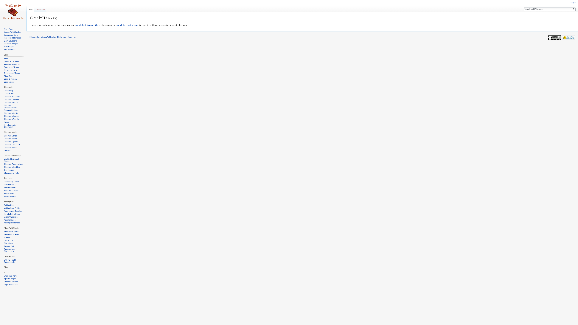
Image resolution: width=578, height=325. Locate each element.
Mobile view (72, 37)
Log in (573, 3)
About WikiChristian (12, 232)
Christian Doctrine (11, 99)
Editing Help (9, 205)
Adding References (12, 223)
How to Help (9, 185)
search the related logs (127, 25)
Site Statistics (9, 50)
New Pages (9, 47)
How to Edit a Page (12, 214)
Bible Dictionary (10, 79)
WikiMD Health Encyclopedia (10, 261)
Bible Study (8, 76)
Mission (7, 237)
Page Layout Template (13, 211)
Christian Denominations (10, 106)
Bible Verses (9, 82)
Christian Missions (11, 116)
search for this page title (86, 25)
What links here (10, 276)
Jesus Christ (9, 94)
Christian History (11, 102)
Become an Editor (11, 35)
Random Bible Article (12, 38)
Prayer (6, 122)
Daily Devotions (10, 41)
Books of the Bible (11, 61)
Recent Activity (10, 196)
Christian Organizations (13, 164)
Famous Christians (11, 110)
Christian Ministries (12, 167)
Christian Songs (10, 136)
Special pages (10, 279)
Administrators (10, 188)
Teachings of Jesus (12, 73)
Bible (6, 58)
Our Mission (9, 170)
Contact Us (8, 240)
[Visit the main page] (13, 12)
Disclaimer (8, 243)
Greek (30, 10)
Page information (11, 285)
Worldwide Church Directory (11, 160)
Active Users (9, 193)
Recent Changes (11, 44)
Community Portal (11, 182)
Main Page (8, 29)
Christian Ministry (11, 113)
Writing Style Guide (12, 208)
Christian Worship (11, 119)
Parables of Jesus (11, 67)
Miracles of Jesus (11, 70)
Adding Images (10, 220)
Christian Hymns (11, 142)
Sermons (7, 150)
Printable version (11, 282)
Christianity (8, 91)
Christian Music (10, 139)
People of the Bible (12, 64)
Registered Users (11, 191)
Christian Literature (12, 145)
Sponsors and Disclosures (10, 250)
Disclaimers (61, 37)
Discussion (40, 10)
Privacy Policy (10, 246)
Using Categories (11, 217)
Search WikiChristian (12, 32)
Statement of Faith (11, 173)
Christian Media (10, 148)
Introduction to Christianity (10, 126)
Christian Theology (12, 97)
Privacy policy (35, 37)
